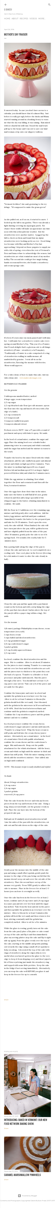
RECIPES (24, 18)
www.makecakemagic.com (31, 378)
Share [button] (6, 1000)
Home (7, 18)
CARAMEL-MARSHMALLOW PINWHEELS (22, 1175)
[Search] (49, 4)
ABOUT (15, 18)
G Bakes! (8, 9)
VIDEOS (33, 18)
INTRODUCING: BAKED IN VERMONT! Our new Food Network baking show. (25, 1122)
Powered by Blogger (29, 1196)
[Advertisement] (27, 1026)
